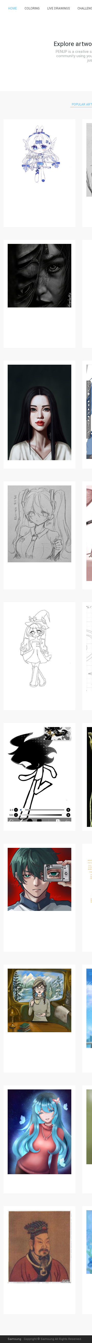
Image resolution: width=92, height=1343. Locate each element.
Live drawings (58, 8)
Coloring (32, 8)
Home (12, 8)
